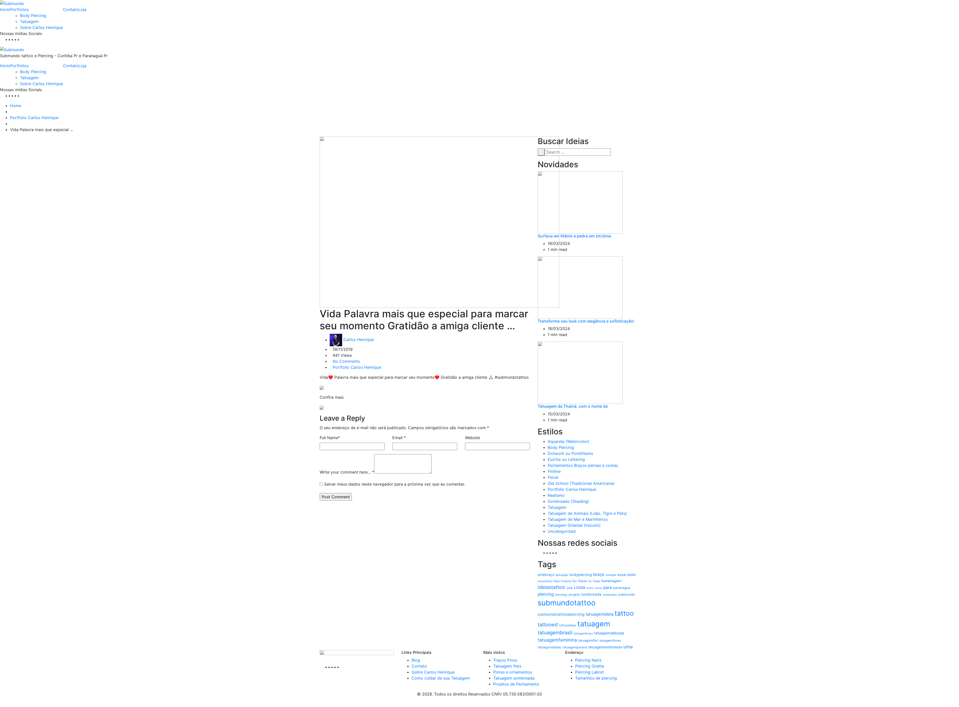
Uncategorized (562, 531)
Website (472, 437)
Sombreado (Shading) (568, 501)
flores (582, 581)
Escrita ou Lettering (566, 459)
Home (15, 105)
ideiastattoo (551, 587)
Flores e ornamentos (512, 672)
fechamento (545, 581)
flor (574, 581)
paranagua (621, 588)
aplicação (562, 575)
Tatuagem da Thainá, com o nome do (573, 406)
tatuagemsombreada (605, 647)
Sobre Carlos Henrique (41, 27)
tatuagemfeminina (557, 640)
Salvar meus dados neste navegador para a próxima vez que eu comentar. (394, 484)
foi (590, 581)
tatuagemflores (610, 640)
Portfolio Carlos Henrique (34, 117)
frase (596, 581)
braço (598, 574)
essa (621, 574)
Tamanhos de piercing (596, 678)
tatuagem (593, 623)
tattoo (624, 613)
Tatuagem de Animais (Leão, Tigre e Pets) (587, 513)
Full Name (330, 437)
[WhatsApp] (23, 39)
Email (399, 437)
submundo (626, 594)
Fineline (566, 581)
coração (611, 575)
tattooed (548, 624)
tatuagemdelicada (609, 633)
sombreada (591, 594)
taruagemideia (599, 614)
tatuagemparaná (574, 647)
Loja (82, 9)
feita (556, 581)
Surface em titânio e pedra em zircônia (574, 235)
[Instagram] (20, 39)
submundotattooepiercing (561, 614)
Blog (416, 660)
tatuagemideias (549, 647)
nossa (598, 588)
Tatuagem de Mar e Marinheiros (578, 519)
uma (628, 646)
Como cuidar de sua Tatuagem (441, 678)
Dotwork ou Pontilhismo (570, 453)
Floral (553, 477)
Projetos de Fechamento (516, 684)
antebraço (546, 574)
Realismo (556, 495)
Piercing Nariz (588, 660)
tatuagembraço (583, 633)
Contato (70, 9)
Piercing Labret (589, 672)
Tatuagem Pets (507, 666)
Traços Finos (505, 660)
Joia (569, 588)
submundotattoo (567, 602)
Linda (579, 587)
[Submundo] (12, 2)
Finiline (554, 471)
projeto (574, 594)
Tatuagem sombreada (513, 678)
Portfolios (19, 9)
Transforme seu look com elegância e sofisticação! (586, 321)
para (607, 587)
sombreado (610, 594)
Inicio (5, 9)
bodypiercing (580, 574)
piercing (546, 594)
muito (589, 588)
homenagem (611, 581)
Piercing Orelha (589, 666)
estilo (631, 575)
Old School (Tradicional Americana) (581, 483)
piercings (561, 594)
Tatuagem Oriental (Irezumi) (574, 525)
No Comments (346, 361)
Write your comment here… (347, 472)
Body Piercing (33, 15)
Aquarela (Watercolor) (568, 441)
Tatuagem (29, 21)
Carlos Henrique (358, 339)
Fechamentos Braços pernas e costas (583, 465)
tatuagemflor (588, 640)
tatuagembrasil (555, 633)
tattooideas (567, 625)
